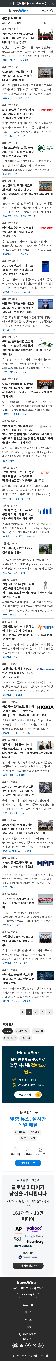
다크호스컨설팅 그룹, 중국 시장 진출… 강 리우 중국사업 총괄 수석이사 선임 (18, 152)
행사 (36, 216)
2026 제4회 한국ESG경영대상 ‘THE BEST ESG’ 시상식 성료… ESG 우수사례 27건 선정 (23, 829)
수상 (26, 615)
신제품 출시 (22, 1031)
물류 (17, 136)
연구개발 (26, 733)
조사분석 (24, 254)
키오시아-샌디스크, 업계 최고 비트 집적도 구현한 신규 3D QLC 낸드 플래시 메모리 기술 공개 (24, 711)
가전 (5, 60)
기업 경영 (7, 216)
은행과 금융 (8, 925)
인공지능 (14, 60)
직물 (5, 775)
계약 (24, 136)
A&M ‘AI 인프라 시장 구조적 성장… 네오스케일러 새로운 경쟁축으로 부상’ (17, 270)
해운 (5, 887)
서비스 (28, 1312)
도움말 (28, 1327)
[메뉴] (4, 11)
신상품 (23, 372)
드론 (5, 813)
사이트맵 (43, 1355)
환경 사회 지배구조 (22, 216)
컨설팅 (6, 292)
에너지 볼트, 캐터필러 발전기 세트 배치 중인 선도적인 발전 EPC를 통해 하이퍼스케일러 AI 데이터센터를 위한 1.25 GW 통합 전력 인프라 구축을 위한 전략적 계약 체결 (27, 434)
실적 (23, 572)
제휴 (27, 98)
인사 (22, 174)
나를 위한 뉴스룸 (28, 1112)
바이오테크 (10, 1038)
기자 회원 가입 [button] (28, 1162)
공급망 (7, 1031)
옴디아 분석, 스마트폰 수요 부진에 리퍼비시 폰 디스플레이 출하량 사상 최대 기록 (18, 514)
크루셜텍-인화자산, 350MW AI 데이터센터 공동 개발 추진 (17, 941)
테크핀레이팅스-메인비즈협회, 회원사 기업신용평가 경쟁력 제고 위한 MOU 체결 (18, 308)
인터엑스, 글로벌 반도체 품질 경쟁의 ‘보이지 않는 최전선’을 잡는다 (18, 979)
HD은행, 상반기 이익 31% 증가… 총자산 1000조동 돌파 (18, 903)
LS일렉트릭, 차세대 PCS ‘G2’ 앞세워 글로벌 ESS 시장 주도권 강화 (17, 673)
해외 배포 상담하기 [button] (28, 1265)
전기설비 (7, 657)
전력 (5, 460)
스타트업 (25, 1038)
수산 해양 (18, 98)
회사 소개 (21, 1355)
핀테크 (6, 330)
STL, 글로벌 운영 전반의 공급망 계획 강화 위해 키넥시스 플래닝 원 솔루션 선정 (18, 114)
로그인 (11, 1355)
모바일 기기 (8, 536)
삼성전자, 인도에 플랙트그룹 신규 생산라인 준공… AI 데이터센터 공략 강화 (18, 38)
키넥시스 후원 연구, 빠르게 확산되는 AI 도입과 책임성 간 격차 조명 (18, 232)
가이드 (28, 1319)
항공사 (6, 414)
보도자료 (28, 1305)
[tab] (28, 1304)
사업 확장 (24, 60)
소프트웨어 (8, 136)
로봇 (5, 372)
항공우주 (15, 414)
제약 (16, 174)
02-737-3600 (29, 1334)
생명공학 (7, 174)
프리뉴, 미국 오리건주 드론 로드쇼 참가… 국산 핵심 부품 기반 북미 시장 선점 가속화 (19, 791)
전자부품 (14, 372)
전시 (22, 813)
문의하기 (28, 1339)
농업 (16, 572)
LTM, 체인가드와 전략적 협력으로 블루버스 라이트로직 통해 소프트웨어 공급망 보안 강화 (23, 476)
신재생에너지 (15, 615)
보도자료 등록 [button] (28, 1294)
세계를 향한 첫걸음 (28, 1180)
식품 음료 (7, 98)
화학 (12, 775)
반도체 (6, 733)
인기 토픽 (8, 1025)
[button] (45, 23)
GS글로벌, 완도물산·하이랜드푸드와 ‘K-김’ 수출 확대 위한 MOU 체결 (17, 76)
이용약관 (32, 1355)
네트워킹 (7, 963)
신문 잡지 (27, 851)
